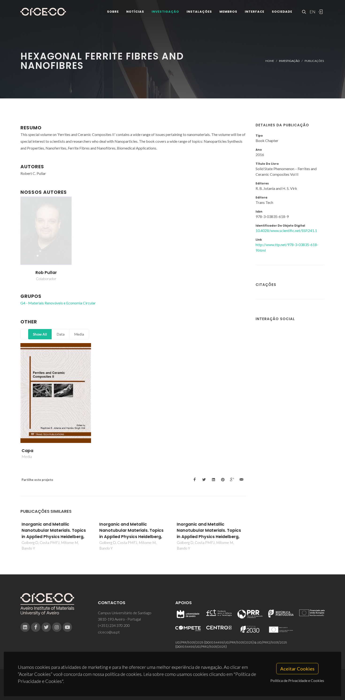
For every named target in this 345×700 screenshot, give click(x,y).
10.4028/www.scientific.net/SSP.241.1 (286, 230)
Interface (254, 11)
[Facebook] (35, 627)
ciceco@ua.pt (109, 632)
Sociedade (282, 11)
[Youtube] (67, 627)
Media (79, 334)
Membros (228, 11)
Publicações (314, 61)
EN (312, 11)
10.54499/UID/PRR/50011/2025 (232, 642)
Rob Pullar (46, 272)
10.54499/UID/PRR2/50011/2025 (204, 647)
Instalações (199, 11)
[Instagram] (56, 627)
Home (269, 61)
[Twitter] (46, 627)
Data (61, 334)
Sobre (113, 11)
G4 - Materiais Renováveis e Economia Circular (58, 303)
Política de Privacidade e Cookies (297, 680)
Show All (40, 334)
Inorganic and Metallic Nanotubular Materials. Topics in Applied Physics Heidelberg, (54, 530)
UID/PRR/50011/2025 (189, 642)
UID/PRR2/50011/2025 (272, 642)
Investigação (165, 11)
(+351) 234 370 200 (114, 625)
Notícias (135, 11)
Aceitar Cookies (297, 668)
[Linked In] (25, 627)
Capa (27, 450)
